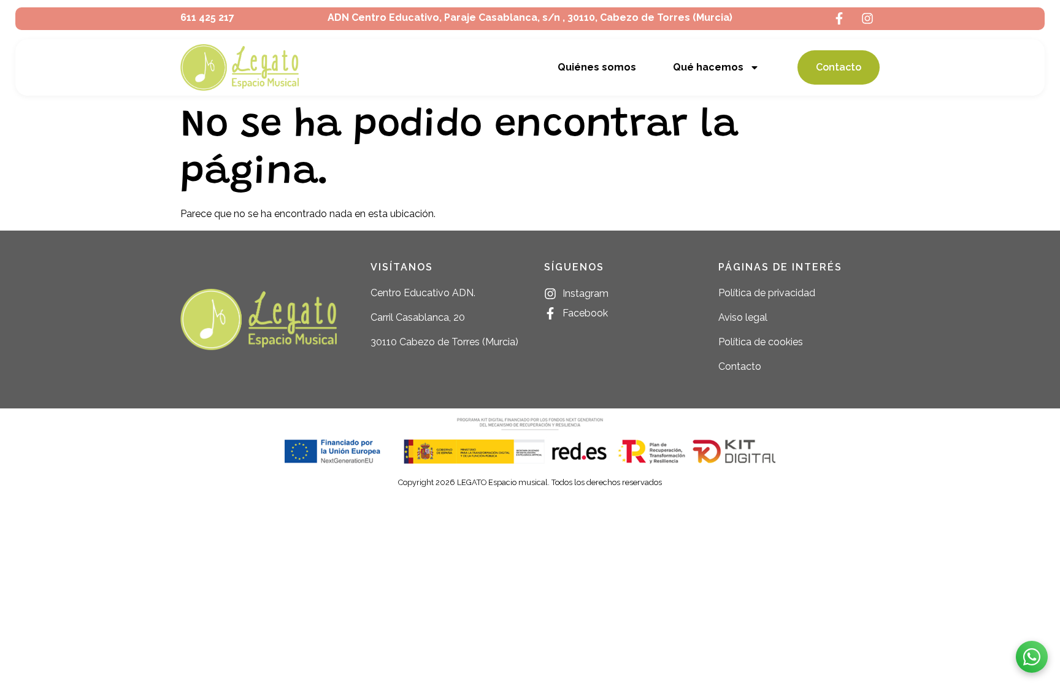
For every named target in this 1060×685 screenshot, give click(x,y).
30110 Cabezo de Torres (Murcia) (444, 342)
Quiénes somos (597, 67)
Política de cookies (760, 342)
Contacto (739, 366)
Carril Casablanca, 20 (418, 317)
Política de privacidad (766, 293)
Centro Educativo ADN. (423, 293)
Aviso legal (742, 317)
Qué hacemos (708, 67)
